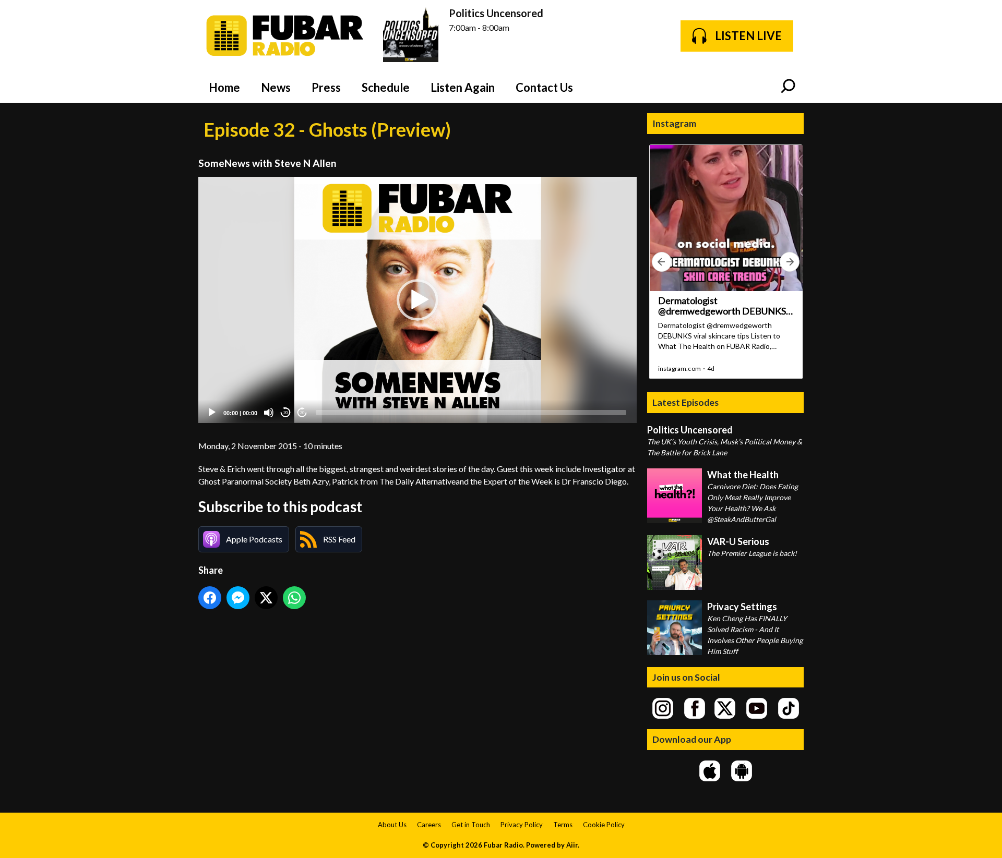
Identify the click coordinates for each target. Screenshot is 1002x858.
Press (326, 87)
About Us (392, 824)
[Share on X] (266, 597)
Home (224, 87)
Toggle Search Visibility (788, 87)
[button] (417, 300)
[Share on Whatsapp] (294, 597)
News (276, 87)
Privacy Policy (521, 824)
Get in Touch (470, 824)
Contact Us (544, 87)
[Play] (212, 412)
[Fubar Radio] (285, 35)
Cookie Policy (604, 824)
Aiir (572, 845)
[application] (417, 300)
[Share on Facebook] (209, 597)
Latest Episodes (685, 402)
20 (285, 412)
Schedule (386, 87)
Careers (429, 824)
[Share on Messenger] (237, 597)
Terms (562, 824)
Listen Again (463, 87)
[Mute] (269, 412)
